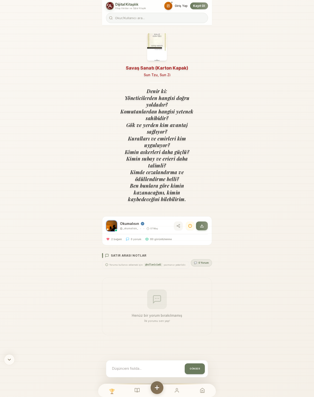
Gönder (195, 368)
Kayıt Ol (199, 6)
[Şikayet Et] (190, 225)
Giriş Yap (181, 6)
